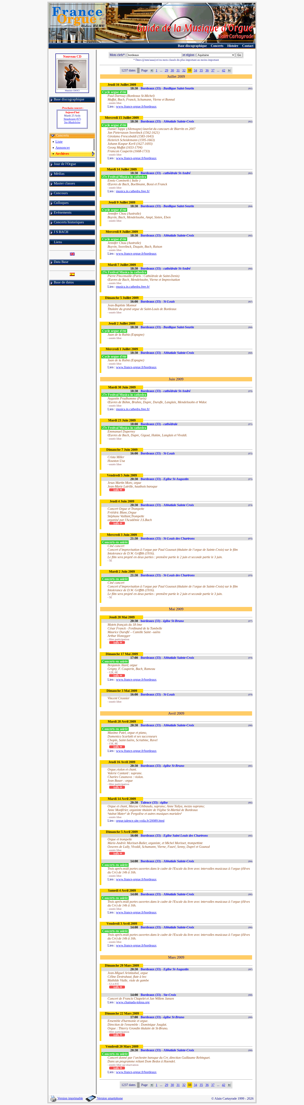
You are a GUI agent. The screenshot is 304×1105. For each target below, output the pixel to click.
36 (207, 70)
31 (178, 70)
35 (201, 70)
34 (195, 70)
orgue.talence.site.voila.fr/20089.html (140, 820)
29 (166, 70)
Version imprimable (70, 1098)
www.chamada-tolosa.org (133, 1002)
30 (172, 70)
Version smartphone (109, 1098)
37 (212, 70)
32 (184, 70)
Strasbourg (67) (72, 120)
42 (223, 70)
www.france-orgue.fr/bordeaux (136, 106)
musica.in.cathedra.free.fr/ (133, 191)
